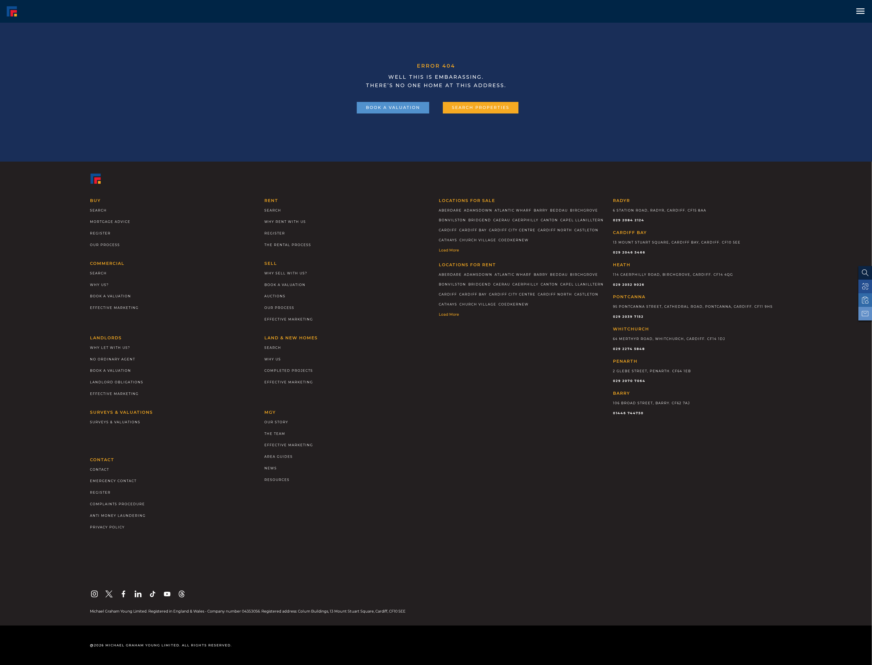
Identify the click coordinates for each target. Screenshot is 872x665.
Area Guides (278, 457)
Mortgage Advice (110, 222)
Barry (541, 210)
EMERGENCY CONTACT (113, 481)
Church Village (477, 240)
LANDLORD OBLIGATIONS (116, 382)
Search (98, 210)
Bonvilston (452, 220)
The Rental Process (287, 245)
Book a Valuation (284, 285)
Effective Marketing (114, 308)
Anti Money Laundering (118, 516)
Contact (99, 470)
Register (100, 233)
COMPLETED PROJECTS (288, 371)
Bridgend (479, 220)
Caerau (501, 220)
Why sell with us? (285, 273)
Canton (549, 220)
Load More (449, 250)
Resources (277, 480)
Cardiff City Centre (512, 230)
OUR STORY (276, 422)
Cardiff (448, 230)
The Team (274, 434)
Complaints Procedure (117, 504)
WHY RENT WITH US (285, 222)
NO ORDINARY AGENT (112, 359)
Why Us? (99, 285)
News (270, 468)
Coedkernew (513, 240)
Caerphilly (525, 220)
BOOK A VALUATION (393, 107)
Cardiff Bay (473, 230)
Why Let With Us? (110, 348)
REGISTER (100, 492)
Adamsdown (478, 210)
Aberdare (450, 210)
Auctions (274, 296)
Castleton (586, 230)
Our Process (105, 245)
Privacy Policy (107, 527)
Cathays (448, 240)
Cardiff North (555, 230)
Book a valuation (110, 296)
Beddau (559, 210)
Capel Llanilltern (582, 220)
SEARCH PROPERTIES (480, 107)
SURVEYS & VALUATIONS (115, 422)
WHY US (272, 359)
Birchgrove (584, 210)
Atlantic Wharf (513, 210)
